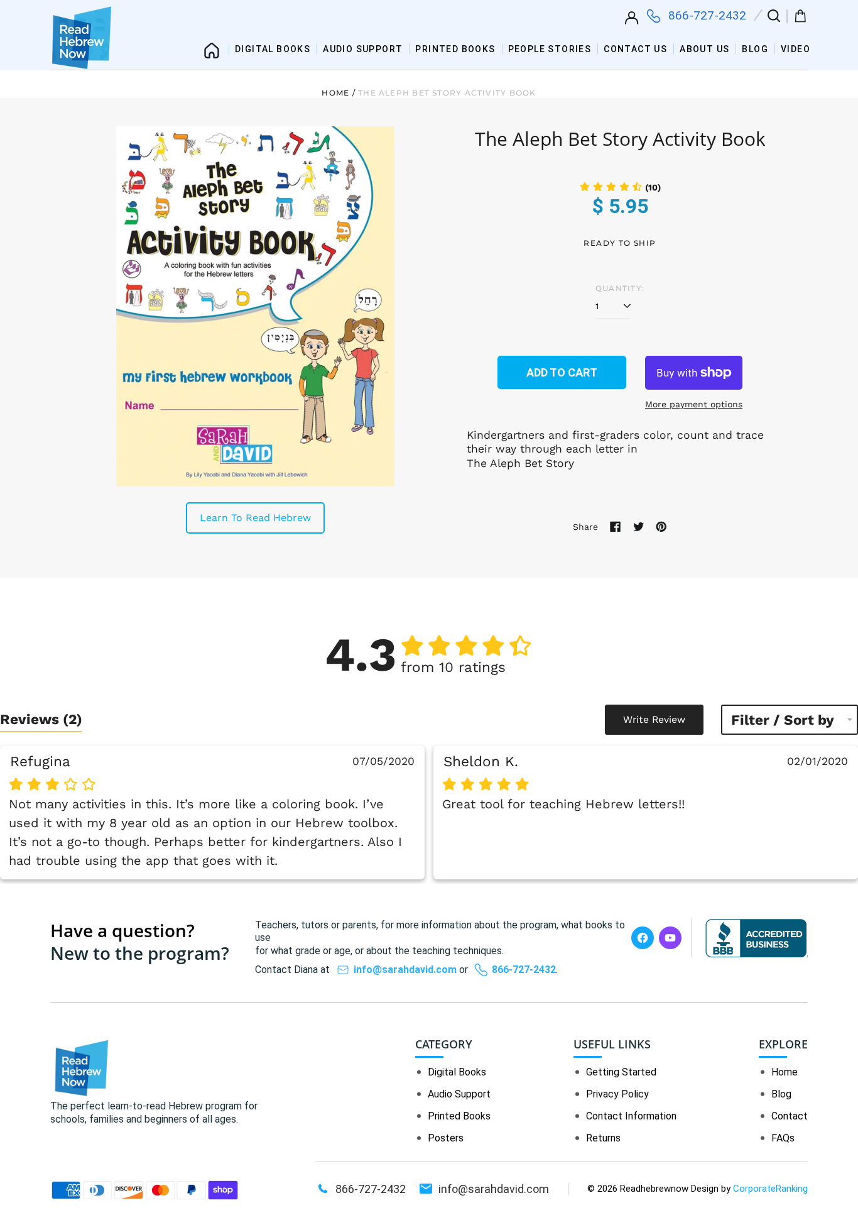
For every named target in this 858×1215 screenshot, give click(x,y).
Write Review (654, 719)
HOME (211, 46)
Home (335, 92)
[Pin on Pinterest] (661, 526)
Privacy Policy (617, 1094)
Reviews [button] (41, 719)
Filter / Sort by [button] (782, 720)
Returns (603, 1138)
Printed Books (459, 1116)
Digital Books (457, 1072)
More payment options (693, 404)
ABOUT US (704, 49)
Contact (789, 1116)
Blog (755, 49)
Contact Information (631, 1116)
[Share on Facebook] (615, 526)
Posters (446, 1138)
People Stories (550, 49)
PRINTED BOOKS (455, 49)
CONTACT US (635, 49)
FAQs (783, 1138)
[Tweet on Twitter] (638, 526)
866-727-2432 (707, 15)
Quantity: (619, 288)
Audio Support (459, 1094)
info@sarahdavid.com (405, 970)
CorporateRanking (770, 1188)
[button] (772, 18)
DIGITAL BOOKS (272, 49)
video (795, 49)
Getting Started (621, 1072)
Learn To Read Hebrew (255, 518)
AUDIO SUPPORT (363, 49)
